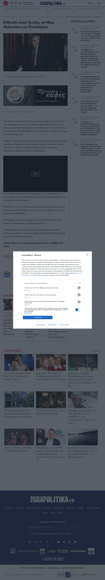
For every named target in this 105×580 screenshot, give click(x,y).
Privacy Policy (64, 325)
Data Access (52, 325)
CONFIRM (38, 317)
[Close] (88, 255)
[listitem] (52, 283)
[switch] (78, 287)
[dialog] (52, 290)
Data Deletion (41, 325)
